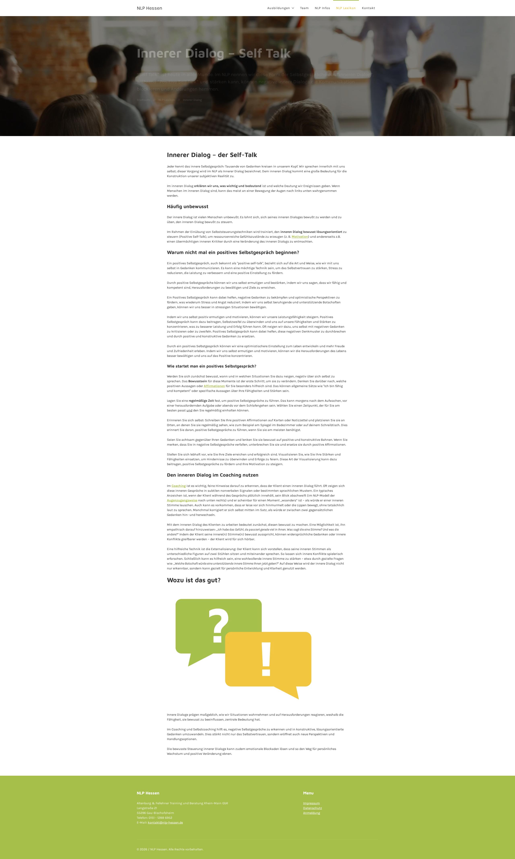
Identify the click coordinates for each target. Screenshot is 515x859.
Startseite (143, 100)
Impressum (311, 803)
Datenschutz (312, 808)
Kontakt (368, 8)
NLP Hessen (149, 8)
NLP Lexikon (346, 8)
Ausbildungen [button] (278, 8)
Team (304, 8)
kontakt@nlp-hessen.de (165, 822)
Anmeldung (311, 813)
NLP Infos (322, 8)
